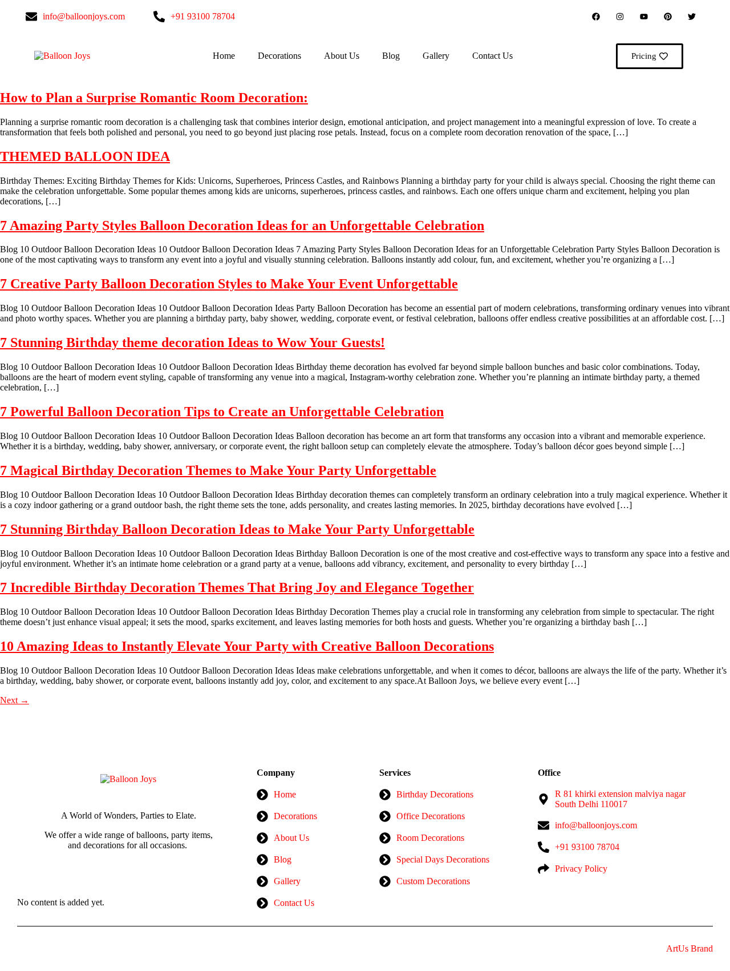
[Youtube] (644, 17)
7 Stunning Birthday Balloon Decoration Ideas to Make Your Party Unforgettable (237, 529)
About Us (341, 56)
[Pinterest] (668, 17)
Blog (391, 56)
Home (224, 56)
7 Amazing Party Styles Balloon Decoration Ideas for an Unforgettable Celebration (242, 225)
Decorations (279, 56)
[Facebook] (596, 17)
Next (14, 700)
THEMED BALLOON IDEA (85, 156)
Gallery (436, 56)
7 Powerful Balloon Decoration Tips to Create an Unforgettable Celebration (222, 411)
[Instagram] (620, 17)
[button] (704, 56)
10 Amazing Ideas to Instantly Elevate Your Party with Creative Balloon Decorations (247, 646)
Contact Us (492, 56)
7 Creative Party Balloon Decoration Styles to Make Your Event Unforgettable (229, 283)
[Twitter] (692, 17)
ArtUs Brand (689, 948)
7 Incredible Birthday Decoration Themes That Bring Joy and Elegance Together (237, 587)
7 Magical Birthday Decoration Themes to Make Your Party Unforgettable (218, 470)
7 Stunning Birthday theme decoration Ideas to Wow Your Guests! (192, 342)
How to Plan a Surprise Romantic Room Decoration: (154, 97)
